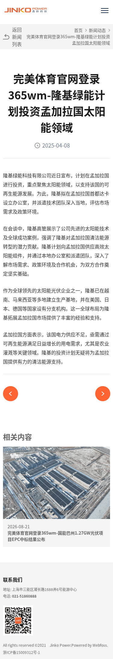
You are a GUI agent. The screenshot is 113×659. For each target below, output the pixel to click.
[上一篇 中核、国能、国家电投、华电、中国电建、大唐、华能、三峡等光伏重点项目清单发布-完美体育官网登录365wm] (13, 393)
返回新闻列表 (17, 37)
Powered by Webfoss (89, 645)
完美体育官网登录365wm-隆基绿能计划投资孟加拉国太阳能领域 (68, 39)
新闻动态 (97, 30)
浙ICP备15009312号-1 (21, 652)
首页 (78, 30)
